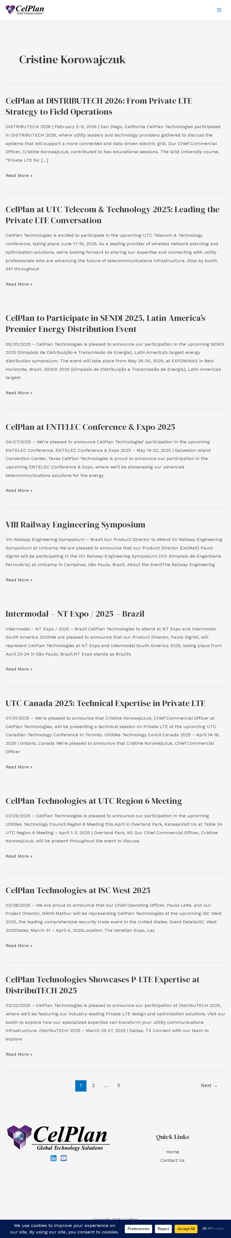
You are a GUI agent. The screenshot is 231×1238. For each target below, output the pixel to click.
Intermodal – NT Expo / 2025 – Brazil (75, 613)
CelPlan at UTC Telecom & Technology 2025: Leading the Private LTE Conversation (112, 214)
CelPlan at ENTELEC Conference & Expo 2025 (90, 427)
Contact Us (173, 1160)
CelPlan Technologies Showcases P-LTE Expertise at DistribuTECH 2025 (103, 985)
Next (209, 1085)
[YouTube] (63, 1158)
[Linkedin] (53, 1158)
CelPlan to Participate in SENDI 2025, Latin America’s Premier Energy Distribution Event (105, 323)
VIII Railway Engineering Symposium (75, 524)
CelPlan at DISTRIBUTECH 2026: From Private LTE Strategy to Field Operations (99, 106)
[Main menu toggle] (219, 10)
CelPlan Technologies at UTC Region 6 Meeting (94, 801)
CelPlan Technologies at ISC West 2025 (78, 890)
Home (172, 1151)
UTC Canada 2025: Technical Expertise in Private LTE (105, 703)
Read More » (19, 176)
